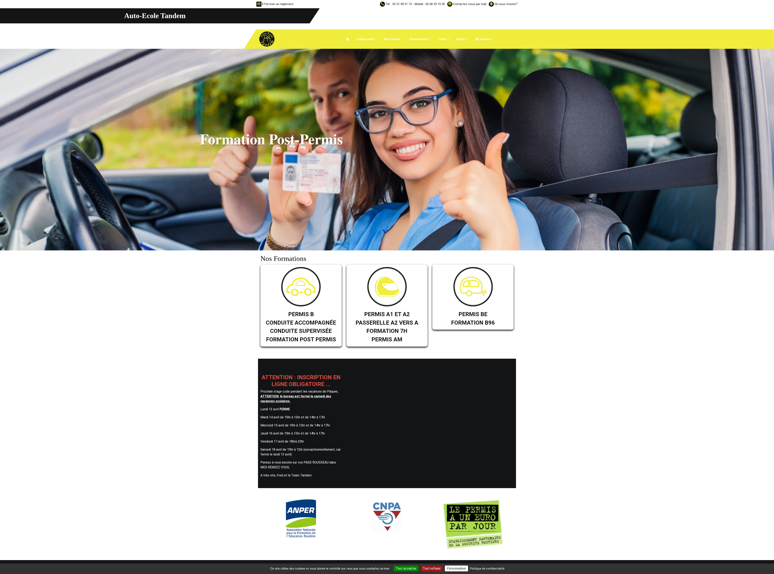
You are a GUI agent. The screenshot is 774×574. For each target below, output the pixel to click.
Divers (461, 39)
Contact (485, 39)
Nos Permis (392, 39)
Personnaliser (456, 568)
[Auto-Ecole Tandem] (267, 39)
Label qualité (366, 39)
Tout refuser (432, 568)
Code (443, 39)
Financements (419, 39)
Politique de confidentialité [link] (487, 568)
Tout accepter (406, 568)
